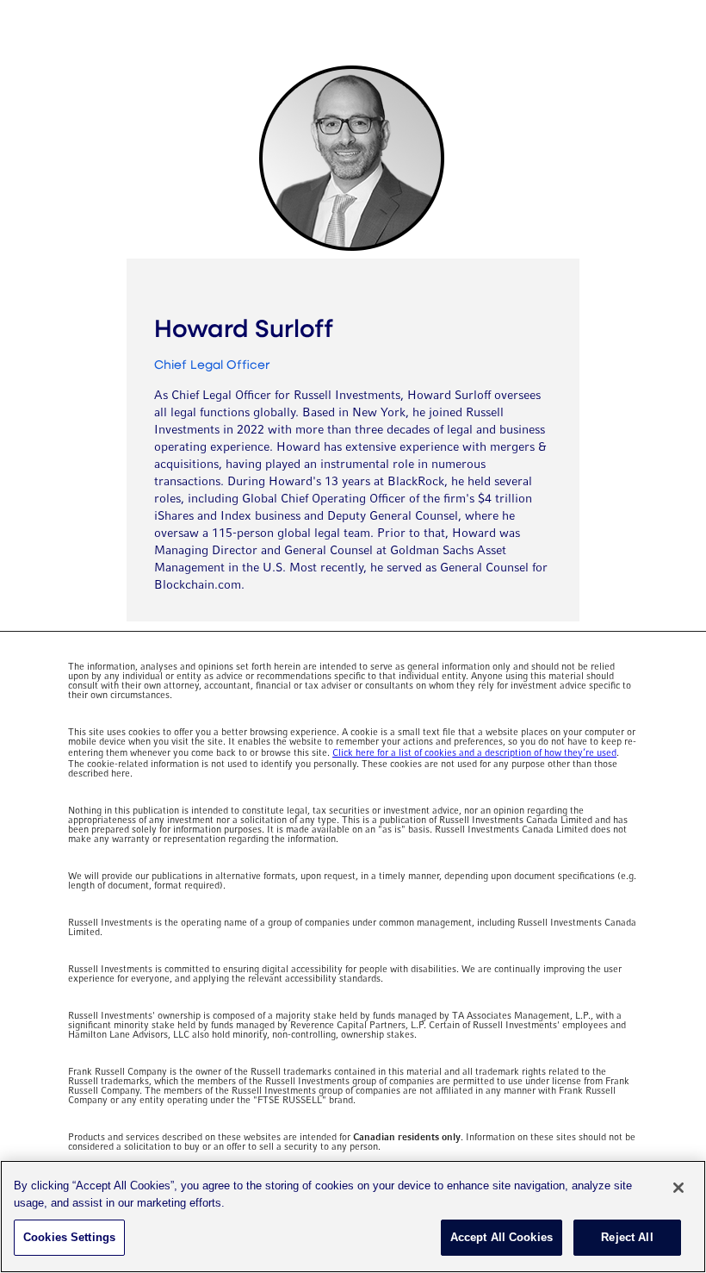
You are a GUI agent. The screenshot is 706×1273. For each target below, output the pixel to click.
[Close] (678, 1188)
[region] (353, 1216)
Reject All (627, 1237)
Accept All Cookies (501, 1237)
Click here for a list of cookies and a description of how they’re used (474, 753)
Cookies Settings (69, 1237)
